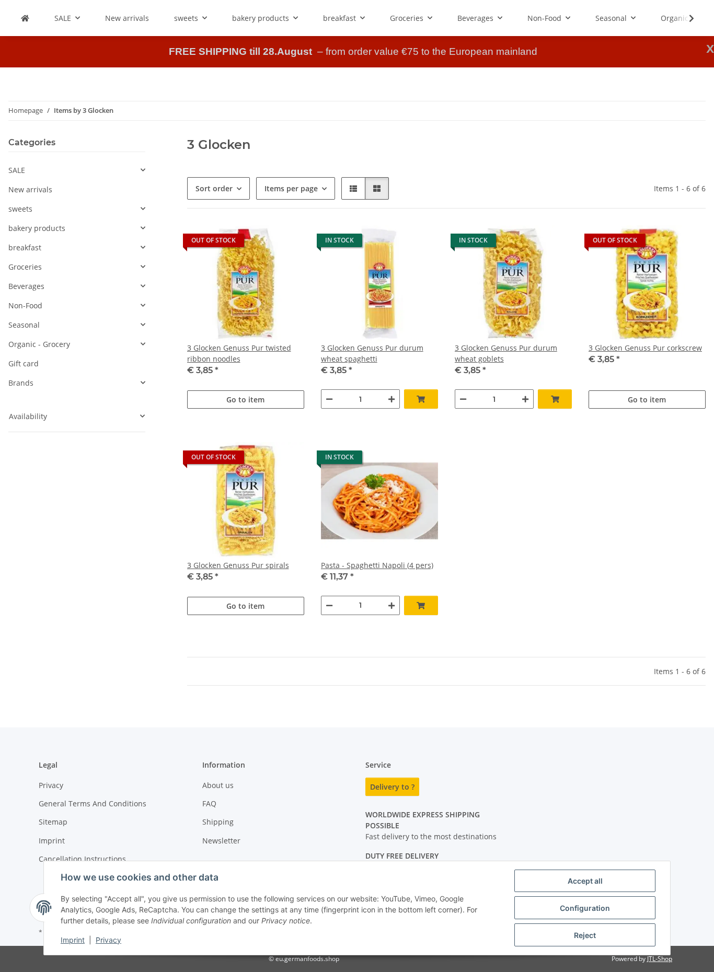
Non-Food (25, 305)
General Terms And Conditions (92, 803)
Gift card (23, 363)
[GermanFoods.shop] (25, 18)
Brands (20, 383)
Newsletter (221, 841)
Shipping (218, 822)
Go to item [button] (245, 399)
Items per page (291, 188)
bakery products (36, 228)
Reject (585, 935)
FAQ (209, 803)
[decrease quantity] (329, 399)
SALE (16, 170)
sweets (20, 209)
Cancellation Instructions (82, 859)
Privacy (108, 939)
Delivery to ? (392, 787)
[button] (684, 18)
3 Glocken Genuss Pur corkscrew (645, 348)
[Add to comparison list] (259, 243)
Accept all (585, 880)
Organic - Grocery (39, 344)
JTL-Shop (659, 958)
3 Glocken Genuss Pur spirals (238, 565)
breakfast (24, 247)
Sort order (214, 188)
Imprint (73, 939)
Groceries (25, 267)
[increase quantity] (391, 399)
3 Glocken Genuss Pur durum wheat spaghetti (372, 353)
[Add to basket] (421, 399)
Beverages (26, 286)
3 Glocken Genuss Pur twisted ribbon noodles (239, 353)
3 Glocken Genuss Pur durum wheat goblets (506, 353)
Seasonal (24, 325)
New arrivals (30, 189)
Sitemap (53, 822)
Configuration (585, 908)
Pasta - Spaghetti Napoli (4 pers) (377, 565)
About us (218, 785)
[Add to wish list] (286, 243)
